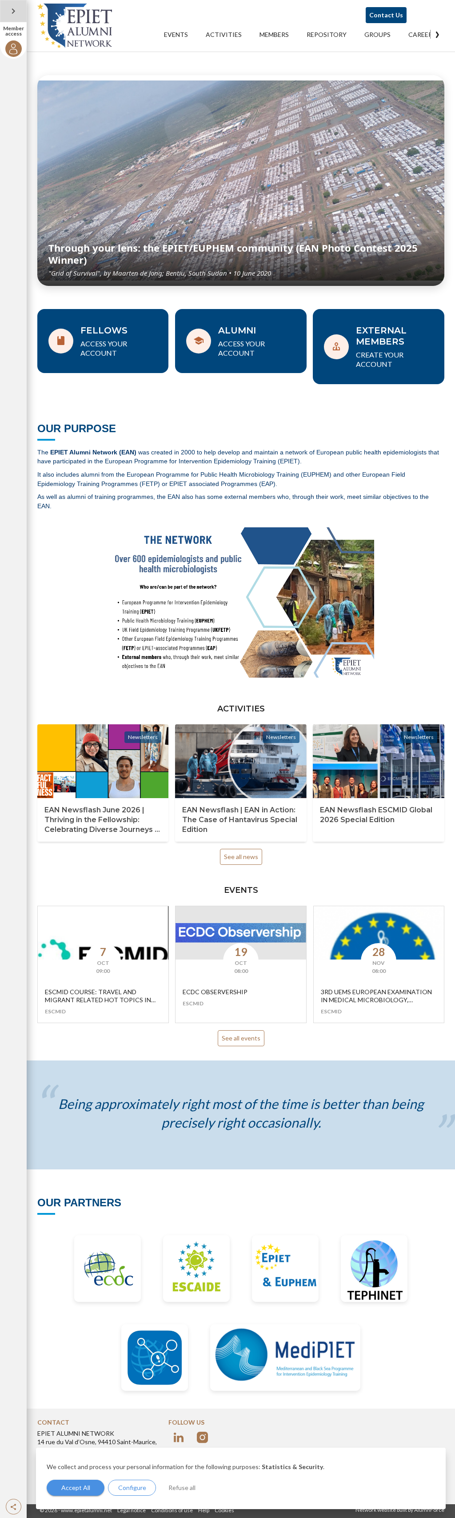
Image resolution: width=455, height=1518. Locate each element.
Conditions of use (172, 1510)
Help (203, 1510)
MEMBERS (274, 34)
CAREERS (422, 34)
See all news (241, 856)
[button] (13, 1506)
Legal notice (131, 1510)
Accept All (75, 1487)
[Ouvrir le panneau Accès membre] (13, 11)
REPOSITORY (327, 34)
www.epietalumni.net (86, 1510)
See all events (241, 1038)
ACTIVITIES (224, 34)
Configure (132, 1487)
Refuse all (182, 1487)
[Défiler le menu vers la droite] (437, 34)
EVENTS (176, 34)
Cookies (224, 1510)
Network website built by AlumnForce (399, 1509)
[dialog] (241, 1478)
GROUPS (377, 34)
